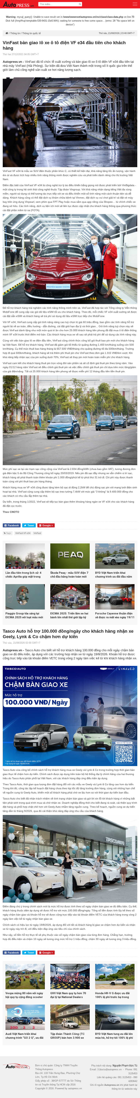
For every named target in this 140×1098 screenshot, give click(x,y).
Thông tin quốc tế (31, 33)
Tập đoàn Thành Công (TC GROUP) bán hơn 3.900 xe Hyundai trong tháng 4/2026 (68, 1036)
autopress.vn (75, 1088)
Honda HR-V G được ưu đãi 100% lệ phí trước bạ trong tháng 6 (112, 995)
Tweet (31, 525)
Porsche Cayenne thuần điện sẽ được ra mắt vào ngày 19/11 (115, 615)
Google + (47, 525)
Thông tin (15, 33)
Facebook (13, 525)
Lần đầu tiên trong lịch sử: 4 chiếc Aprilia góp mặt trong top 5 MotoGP (23, 575)
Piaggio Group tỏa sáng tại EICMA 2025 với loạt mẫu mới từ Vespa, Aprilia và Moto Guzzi (24, 615)
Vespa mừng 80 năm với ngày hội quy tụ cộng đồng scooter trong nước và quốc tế (24, 995)
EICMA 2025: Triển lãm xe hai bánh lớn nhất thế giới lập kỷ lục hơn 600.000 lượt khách (69, 615)
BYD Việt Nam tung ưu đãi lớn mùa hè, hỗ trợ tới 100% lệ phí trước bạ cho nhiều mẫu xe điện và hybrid (114, 1036)
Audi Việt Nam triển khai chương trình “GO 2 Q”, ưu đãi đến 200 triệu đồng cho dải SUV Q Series (24, 1036)
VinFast (37, 533)
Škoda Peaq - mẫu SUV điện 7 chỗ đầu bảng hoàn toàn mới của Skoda (69, 575)
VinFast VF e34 (22, 533)
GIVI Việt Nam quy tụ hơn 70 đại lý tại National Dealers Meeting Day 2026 (68, 995)
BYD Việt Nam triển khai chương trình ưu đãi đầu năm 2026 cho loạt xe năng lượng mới (113, 575)
